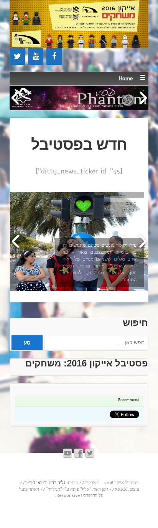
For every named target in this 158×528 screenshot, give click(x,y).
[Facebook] (54, 56)
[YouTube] (35, 56)
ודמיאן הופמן (36, 483)
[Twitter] (17, 56)
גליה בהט (57, 483)
